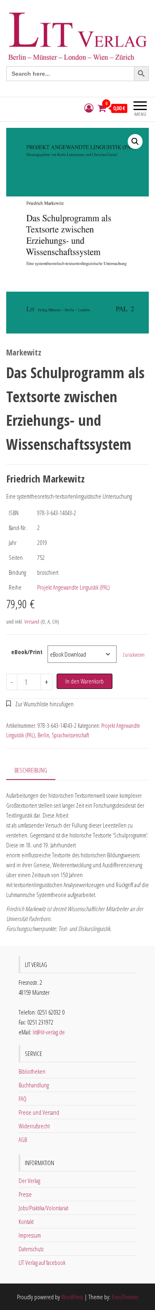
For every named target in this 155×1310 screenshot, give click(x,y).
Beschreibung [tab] (30, 770)
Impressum (30, 1235)
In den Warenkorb (84, 681)
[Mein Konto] (88, 108)
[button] (135, 141)
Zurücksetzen (134, 654)
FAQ (22, 1098)
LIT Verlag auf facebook (42, 1262)
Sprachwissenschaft (70, 735)
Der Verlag (29, 1180)
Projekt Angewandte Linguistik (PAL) (73, 587)
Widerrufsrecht (34, 1126)
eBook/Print (27, 652)
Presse (25, 1194)
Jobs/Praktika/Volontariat (43, 1208)
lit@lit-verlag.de (49, 1032)
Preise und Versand (39, 1112)
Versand (31, 621)
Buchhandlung (34, 1085)
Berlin (43, 735)
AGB (23, 1139)
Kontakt (26, 1221)
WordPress (72, 1297)
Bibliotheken (32, 1071)
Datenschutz (31, 1249)
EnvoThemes (125, 1297)
